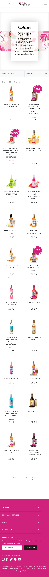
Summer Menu (19, 568)
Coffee (12, 566)
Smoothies (21, 566)
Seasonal (29, 566)
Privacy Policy (36, 568)
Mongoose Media (31, 571)
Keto (27, 568)
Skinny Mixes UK (14, 555)
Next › (34, 478)
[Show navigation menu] (45, 3)
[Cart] (40, 3)
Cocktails (5, 566)
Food (11, 568)
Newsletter (7, 537)
